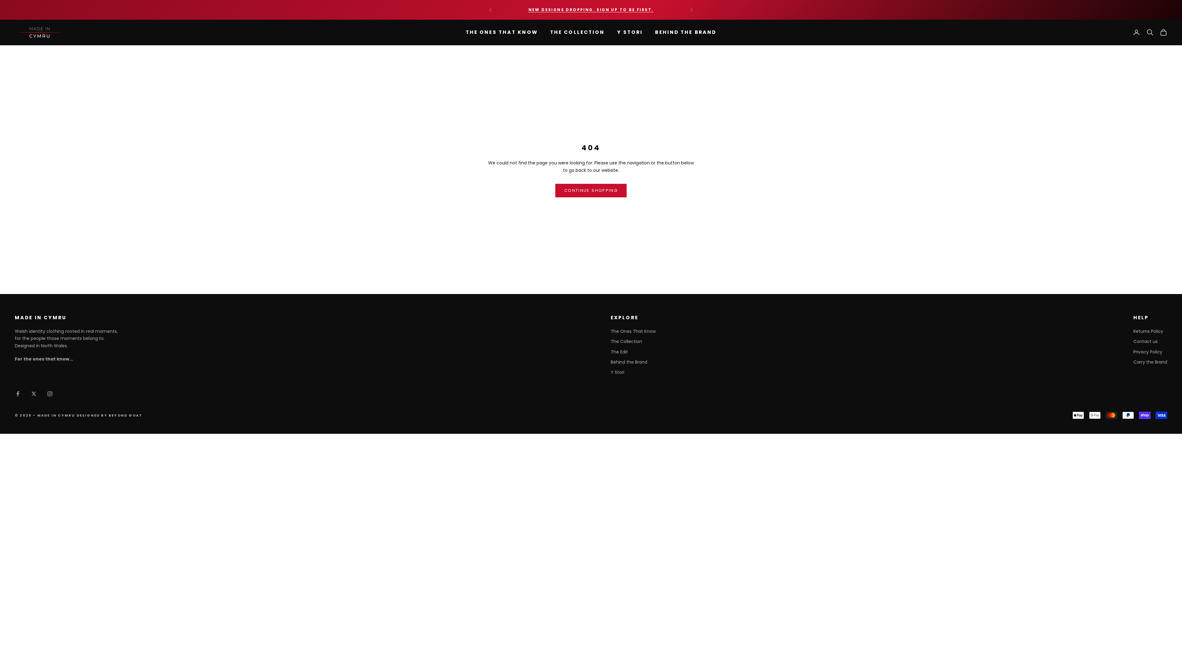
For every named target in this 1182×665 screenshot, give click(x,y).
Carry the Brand (1150, 362)
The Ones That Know (502, 32)
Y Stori (630, 32)
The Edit (619, 352)
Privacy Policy (1147, 352)
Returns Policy (1148, 331)
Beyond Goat (125, 415)
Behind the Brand (685, 32)
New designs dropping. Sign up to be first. (591, 9)
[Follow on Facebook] (18, 394)
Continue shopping (591, 190)
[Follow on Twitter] (34, 394)
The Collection (577, 32)
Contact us (1145, 341)
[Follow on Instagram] (50, 394)
